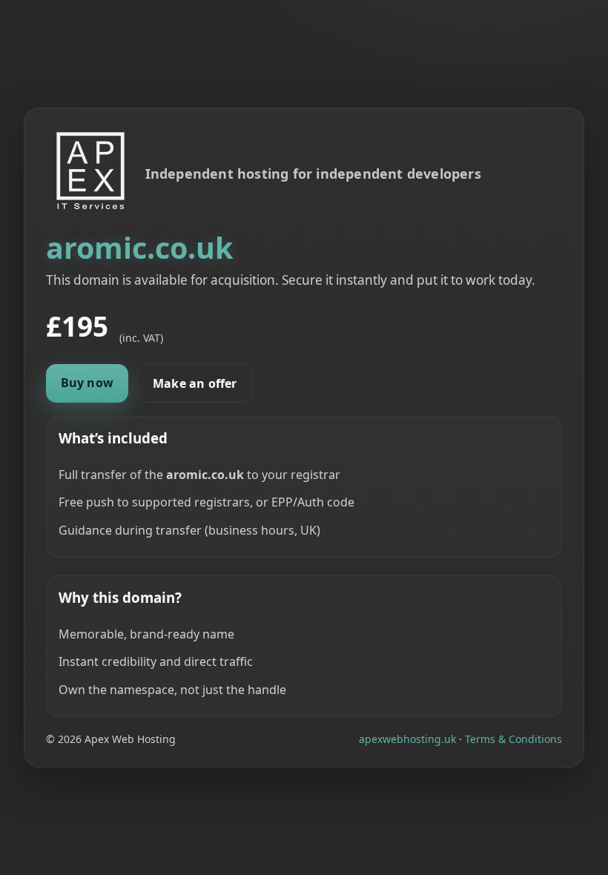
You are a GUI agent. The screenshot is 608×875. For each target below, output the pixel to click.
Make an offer (195, 383)
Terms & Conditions (513, 739)
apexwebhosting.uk (407, 739)
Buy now (87, 382)
